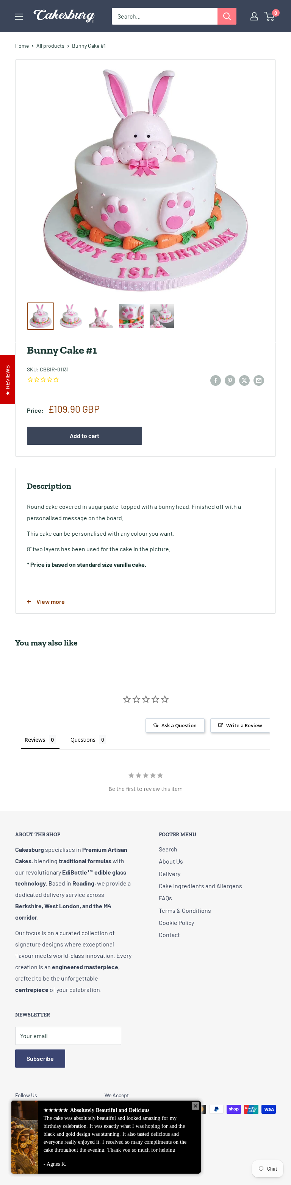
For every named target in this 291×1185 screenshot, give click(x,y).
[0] (269, 16)
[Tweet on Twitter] (244, 380)
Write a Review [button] (244, 725)
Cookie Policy (176, 922)
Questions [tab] (82, 739)
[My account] (254, 16)
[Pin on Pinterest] (230, 380)
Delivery (169, 873)
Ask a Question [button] (179, 725)
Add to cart (84, 435)
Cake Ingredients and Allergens (200, 885)
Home (22, 45)
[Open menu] (19, 17)
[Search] (226, 16)
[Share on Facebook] (215, 380)
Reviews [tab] (35, 739)
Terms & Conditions (185, 910)
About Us (171, 861)
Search (168, 849)
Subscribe (40, 1058)
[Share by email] (258, 380)
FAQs (165, 897)
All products (50, 45)
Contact (169, 934)
